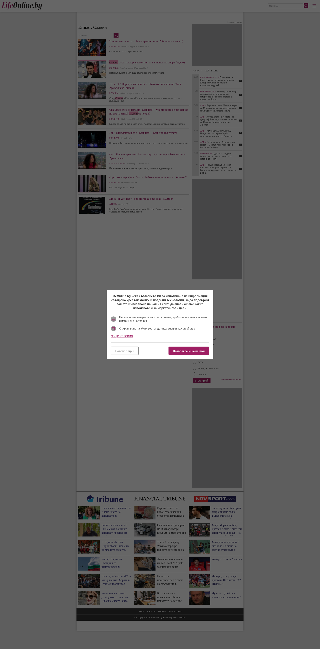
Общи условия (122, 336)
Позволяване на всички (189, 351)
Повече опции (124, 351)
